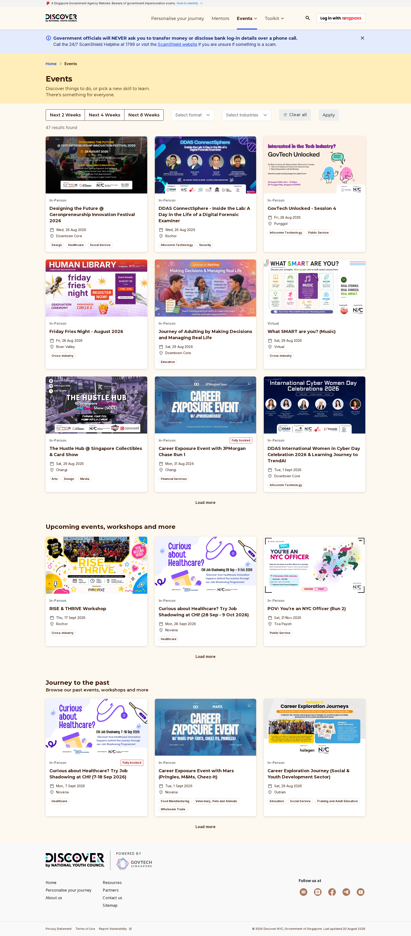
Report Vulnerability (113, 929)
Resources (112, 882)
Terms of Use (85, 929)
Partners (111, 890)
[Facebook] (332, 892)
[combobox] (192, 115)
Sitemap (110, 905)
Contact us (112, 897)
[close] (363, 38)
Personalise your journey (68, 890)
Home (51, 63)
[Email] (303, 892)
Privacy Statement (59, 929)
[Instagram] (318, 892)
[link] (61, 18)
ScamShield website (177, 44)
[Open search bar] (308, 18)
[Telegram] (346, 892)
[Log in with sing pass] (340, 18)
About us (54, 897)
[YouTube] (360, 892)
